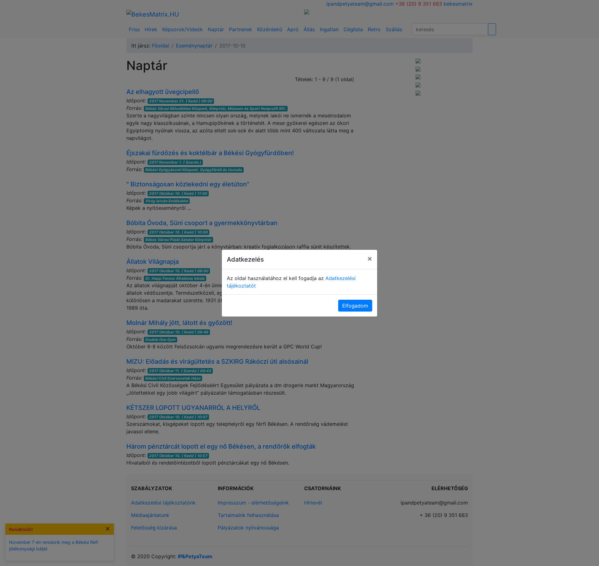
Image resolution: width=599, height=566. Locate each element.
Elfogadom (355, 306)
